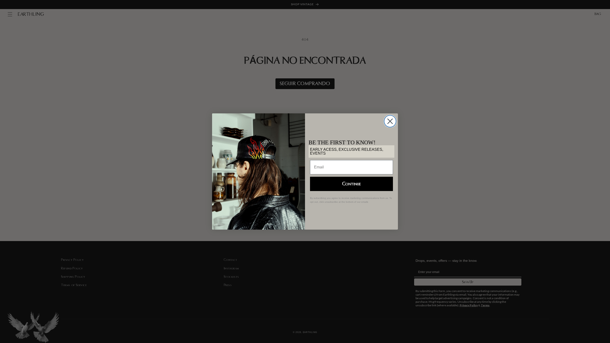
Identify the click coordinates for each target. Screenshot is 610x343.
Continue (351, 184)
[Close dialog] (390, 121)
